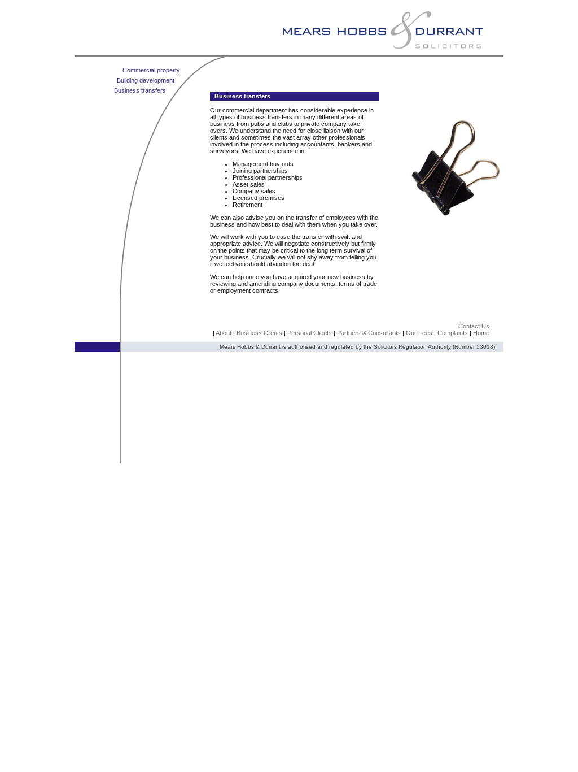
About (223, 332)
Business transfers (140, 90)
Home (481, 332)
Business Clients (260, 332)
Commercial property (151, 70)
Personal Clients (310, 332)
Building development (145, 80)
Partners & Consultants (369, 332)
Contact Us (473, 326)
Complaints (452, 332)
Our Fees (419, 332)
